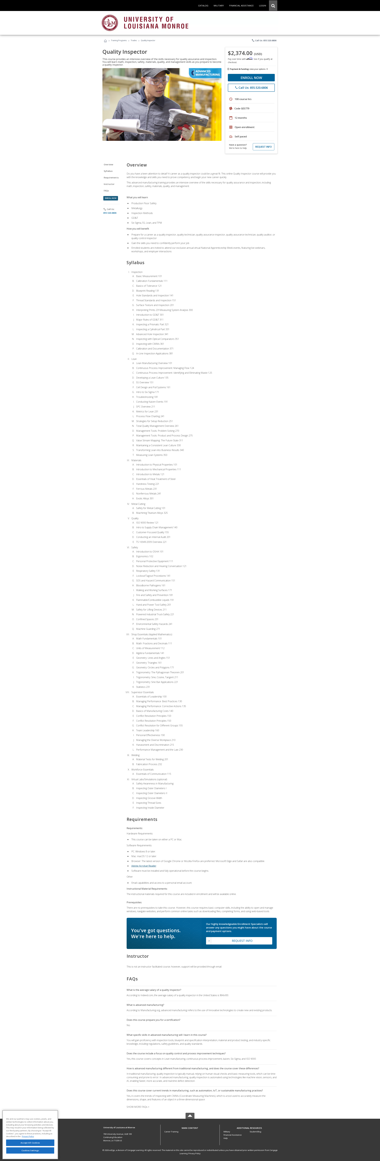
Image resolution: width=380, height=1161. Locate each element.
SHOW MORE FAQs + (138, 1106)
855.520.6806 (109, 212)
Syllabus (108, 171)
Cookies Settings (30, 1150)
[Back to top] (190, 1127)
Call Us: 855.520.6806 (264, 40)
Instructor (109, 184)
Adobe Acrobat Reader (143, 865)
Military (227, 1131)
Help (226, 1138)
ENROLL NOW (251, 77)
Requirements (111, 177)
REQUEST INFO (263, 146)
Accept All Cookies (30, 1142)
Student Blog (255, 1131)
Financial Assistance (233, 1135)
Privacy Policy (194, 1153)
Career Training (171, 1131)
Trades (134, 40)
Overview (108, 164)
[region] (30, 1134)
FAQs (106, 190)
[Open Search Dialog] (273, 5)
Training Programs (119, 40)
